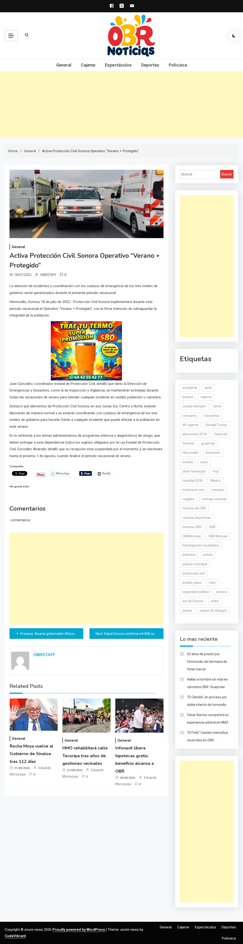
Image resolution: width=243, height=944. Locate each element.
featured (220, 434)
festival (188, 443)
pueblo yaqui (191, 582)
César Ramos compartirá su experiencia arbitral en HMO (208, 718)
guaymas (208, 443)
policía (207, 555)
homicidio (213, 452)
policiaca (189, 555)
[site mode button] (234, 35)
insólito (187, 462)
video (215, 601)
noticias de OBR (194, 508)
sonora (221, 592)
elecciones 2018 (194, 434)
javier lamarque (194, 471)
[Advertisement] (121, 104)
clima (217, 406)
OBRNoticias (191, 536)
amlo (208, 388)
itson (204, 462)
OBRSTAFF (48, 275)
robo (212, 582)
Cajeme (88, 64)
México (215, 480)
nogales (188, 499)
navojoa (218, 490)
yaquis (187, 610)
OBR (212, 527)
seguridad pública (195, 592)
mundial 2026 (192, 480)
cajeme (206, 397)
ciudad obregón (194, 406)
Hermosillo (190, 452)
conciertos (212, 416)
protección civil (193, 573)
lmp (216, 471)
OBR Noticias (218, 536)
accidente (189, 388)
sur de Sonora (192, 601)
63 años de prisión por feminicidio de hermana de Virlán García (207, 661)
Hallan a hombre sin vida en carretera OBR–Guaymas (207, 683)
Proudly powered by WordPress (79, 929)
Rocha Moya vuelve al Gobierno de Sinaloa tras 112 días (31, 753)
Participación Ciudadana (200, 545)
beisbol (187, 397)
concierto (189, 416)
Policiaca (178, 64)
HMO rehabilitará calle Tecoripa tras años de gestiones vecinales (85, 755)
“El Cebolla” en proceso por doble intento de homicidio (207, 701)
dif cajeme (190, 425)
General (63, 64)
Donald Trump (216, 425)
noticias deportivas (196, 518)
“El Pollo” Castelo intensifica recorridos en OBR (207, 736)
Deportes (150, 64)
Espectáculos (118, 64)
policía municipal (194, 564)
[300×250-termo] (86, 350)
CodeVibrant (15, 936)
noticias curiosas (214, 499)
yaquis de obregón (213, 610)
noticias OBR (191, 527)
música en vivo (193, 490)
